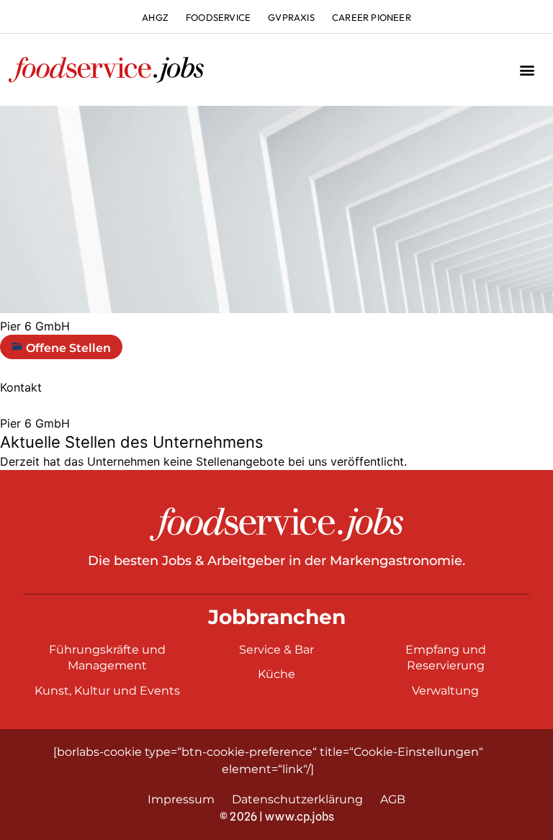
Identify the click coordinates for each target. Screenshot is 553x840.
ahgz (155, 17)
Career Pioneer (371, 17)
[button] (527, 70)
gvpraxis (291, 17)
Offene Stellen (67, 348)
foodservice (218, 17)
